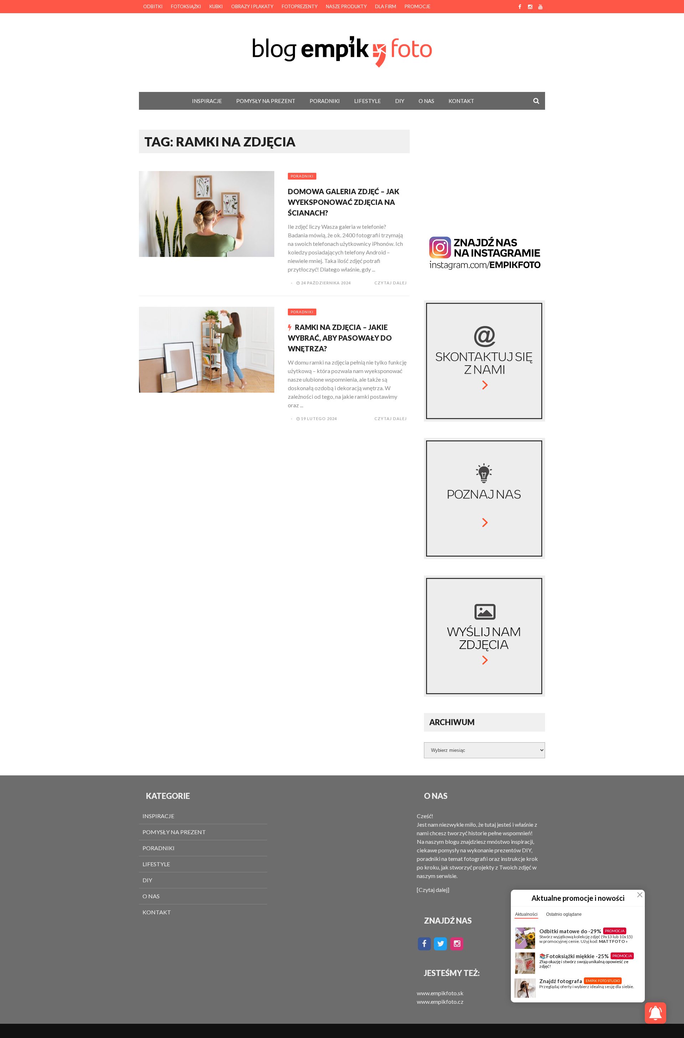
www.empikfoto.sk (440, 993)
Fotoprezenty (299, 6)
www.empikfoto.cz (440, 1001)
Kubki (216, 6)
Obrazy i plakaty (252, 6)
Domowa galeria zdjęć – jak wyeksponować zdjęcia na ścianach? (343, 202)
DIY (399, 101)
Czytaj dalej (390, 282)
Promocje (417, 6)
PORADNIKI (325, 101)
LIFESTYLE (367, 101)
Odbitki (152, 6)
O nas (426, 101)
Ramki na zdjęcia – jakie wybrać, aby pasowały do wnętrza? (340, 338)
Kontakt (461, 101)
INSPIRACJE (207, 101)
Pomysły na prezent (265, 101)
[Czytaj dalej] (433, 889)
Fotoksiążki (186, 6)
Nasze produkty (346, 6)
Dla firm (385, 6)
